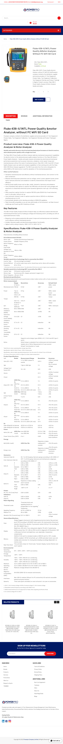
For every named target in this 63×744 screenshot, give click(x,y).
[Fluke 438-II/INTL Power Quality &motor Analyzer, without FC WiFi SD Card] (7, 79)
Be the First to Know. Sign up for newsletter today (31, 648)
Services (6, 675)
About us (6, 680)
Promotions (7, 677)
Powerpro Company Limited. (31, 739)
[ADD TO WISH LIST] (48, 100)
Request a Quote (8, 683)
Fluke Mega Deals (38, 693)
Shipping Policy (38, 675)
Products (6, 672)
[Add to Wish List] (26, 22)
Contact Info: (6, 715)
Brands (5, 669)
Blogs (35, 696)
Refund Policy (38, 672)
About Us (36, 691)
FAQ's (35, 688)
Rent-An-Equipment (39, 682)
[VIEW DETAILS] (16, 632)
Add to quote (39, 99)
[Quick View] (12, 614)
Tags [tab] (8, 120)
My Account (51, 2)
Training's (36, 685)
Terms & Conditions (39, 666)
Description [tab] (11, 116)
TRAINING (6, 686)
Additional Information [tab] (42, 116)
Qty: (34, 91)
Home (5, 39)
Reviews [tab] (24, 116)
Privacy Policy (38, 669)
